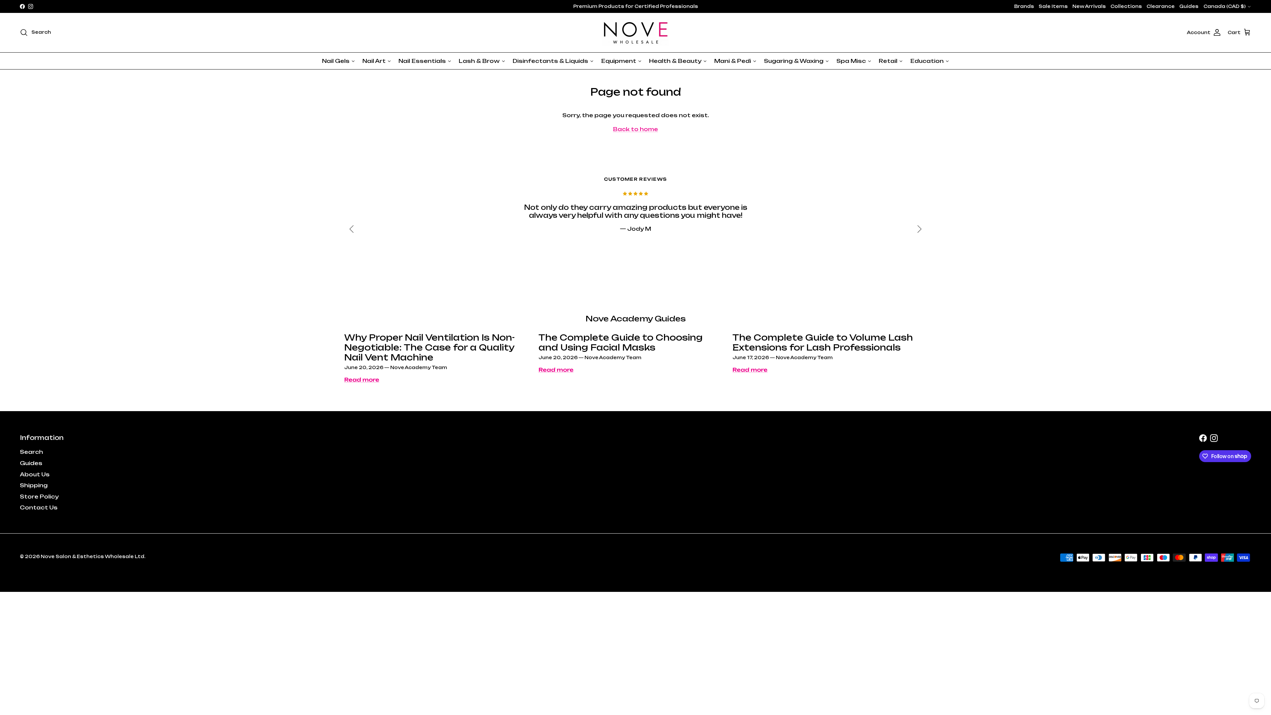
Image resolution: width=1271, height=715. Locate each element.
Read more (361, 379)
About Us (35, 474)
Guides (1189, 6)
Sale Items (1053, 6)
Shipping (34, 485)
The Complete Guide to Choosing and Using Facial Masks (621, 342)
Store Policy (39, 496)
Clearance (1161, 6)
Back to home (635, 129)
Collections (1126, 6)
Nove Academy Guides (636, 318)
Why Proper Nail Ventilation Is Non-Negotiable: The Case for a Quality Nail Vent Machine (429, 347)
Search (31, 452)
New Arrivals (1089, 6)
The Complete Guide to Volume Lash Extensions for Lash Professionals (822, 342)
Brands (1024, 6)
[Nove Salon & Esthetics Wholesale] (635, 33)
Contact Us (39, 507)
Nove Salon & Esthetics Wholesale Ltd (92, 556)
